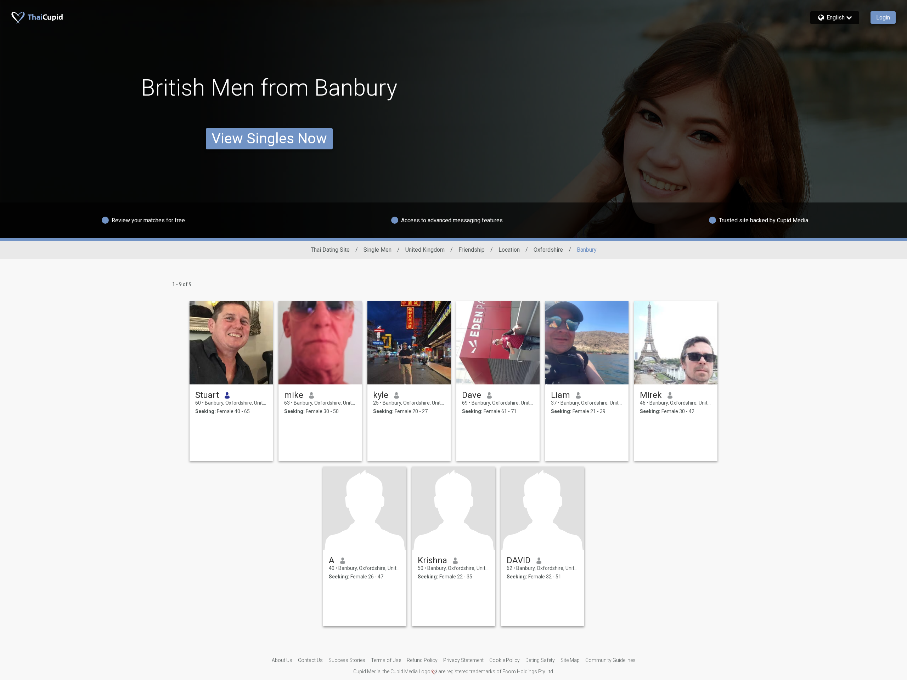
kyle (380, 395)
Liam (560, 395)
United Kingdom (425, 249)
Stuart (207, 395)
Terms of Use (386, 660)
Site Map (570, 660)
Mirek (651, 395)
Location (509, 249)
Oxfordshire (548, 249)
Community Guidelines (610, 660)
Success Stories (346, 660)
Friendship (471, 249)
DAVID (519, 560)
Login (883, 17)
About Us (282, 660)
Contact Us (310, 660)
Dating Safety (540, 660)
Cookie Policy (504, 660)
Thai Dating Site (330, 249)
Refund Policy (422, 660)
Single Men (377, 249)
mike (293, 395)
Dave (471, 395)
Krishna (432, 560)
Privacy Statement (463, 660)
